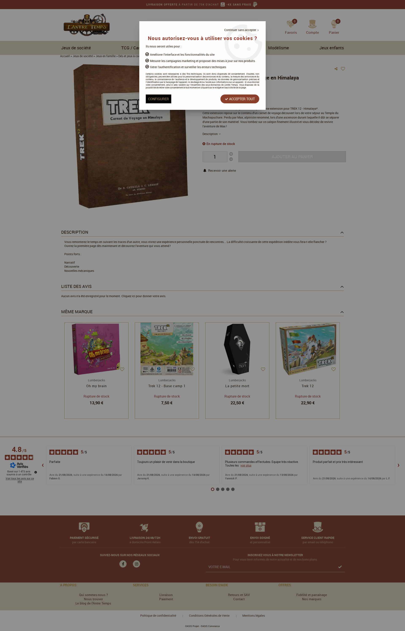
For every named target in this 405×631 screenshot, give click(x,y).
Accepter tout (241, 99)
